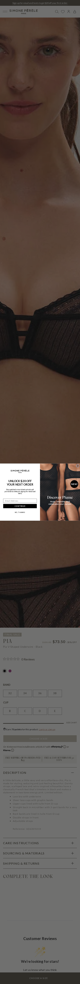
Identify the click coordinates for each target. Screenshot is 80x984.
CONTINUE (20, 506)
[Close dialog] (77, 466)
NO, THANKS (20, 512)
